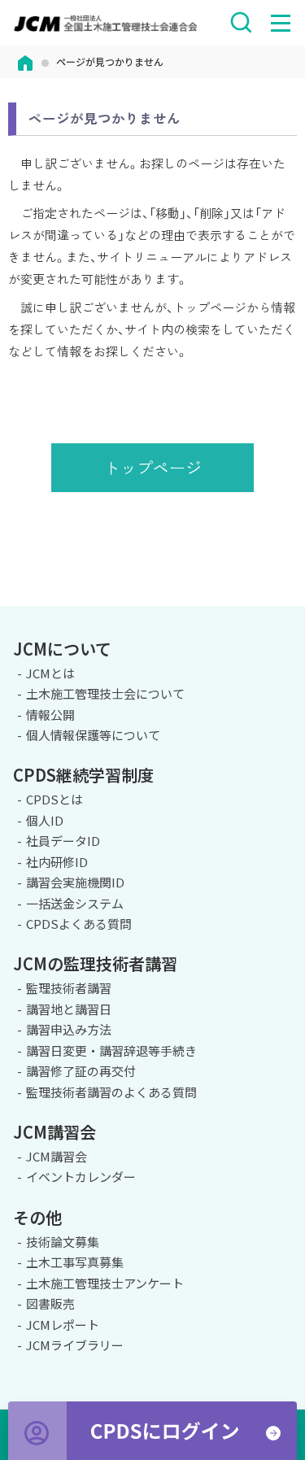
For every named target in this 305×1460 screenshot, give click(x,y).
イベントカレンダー (81, 1176)
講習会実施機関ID (75, 882)
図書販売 (50, 1303)
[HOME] (25, 61)
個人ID (44, 820)
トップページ (153, 467)
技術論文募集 (62, 1241)
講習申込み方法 (68, 1029)
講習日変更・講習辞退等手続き (111, 1050)
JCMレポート (62, 1324)
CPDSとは (54, 799)
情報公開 (50, 714)
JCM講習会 (56, 1156)
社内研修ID (57, 861)
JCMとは (50, 673)
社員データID (63, 840)
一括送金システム (75, 903)
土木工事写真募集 (75, 1261)
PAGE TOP (285, 604)
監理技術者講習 (68, 987)
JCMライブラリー (75, 1344)
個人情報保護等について (93, 734)
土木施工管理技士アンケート (105, 1283)
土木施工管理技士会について (105, 693)
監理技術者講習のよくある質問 (111, 1091)
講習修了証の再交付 (81, 1070)
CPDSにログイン (152, 1430)
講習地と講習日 (68, 1009)
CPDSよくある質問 (79, 923)
